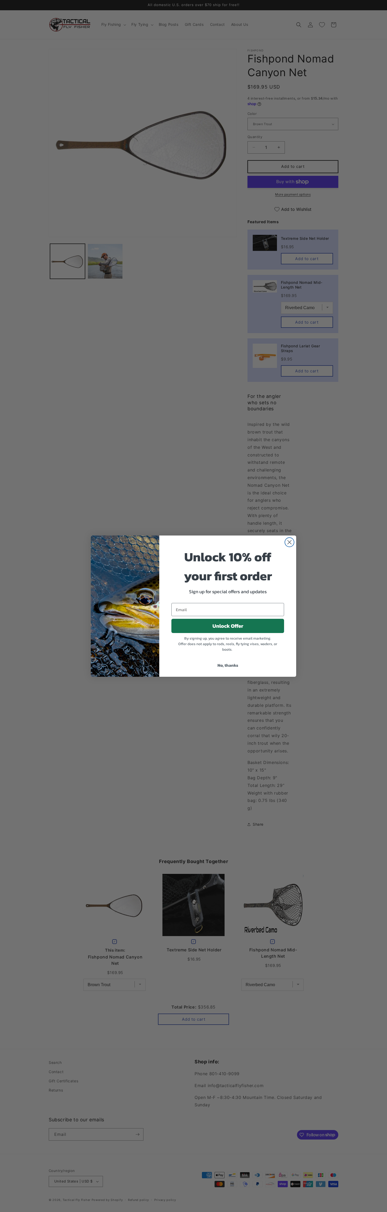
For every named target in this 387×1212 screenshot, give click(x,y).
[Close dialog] (289, 542)
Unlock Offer (227, 626)
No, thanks (227, 665)
